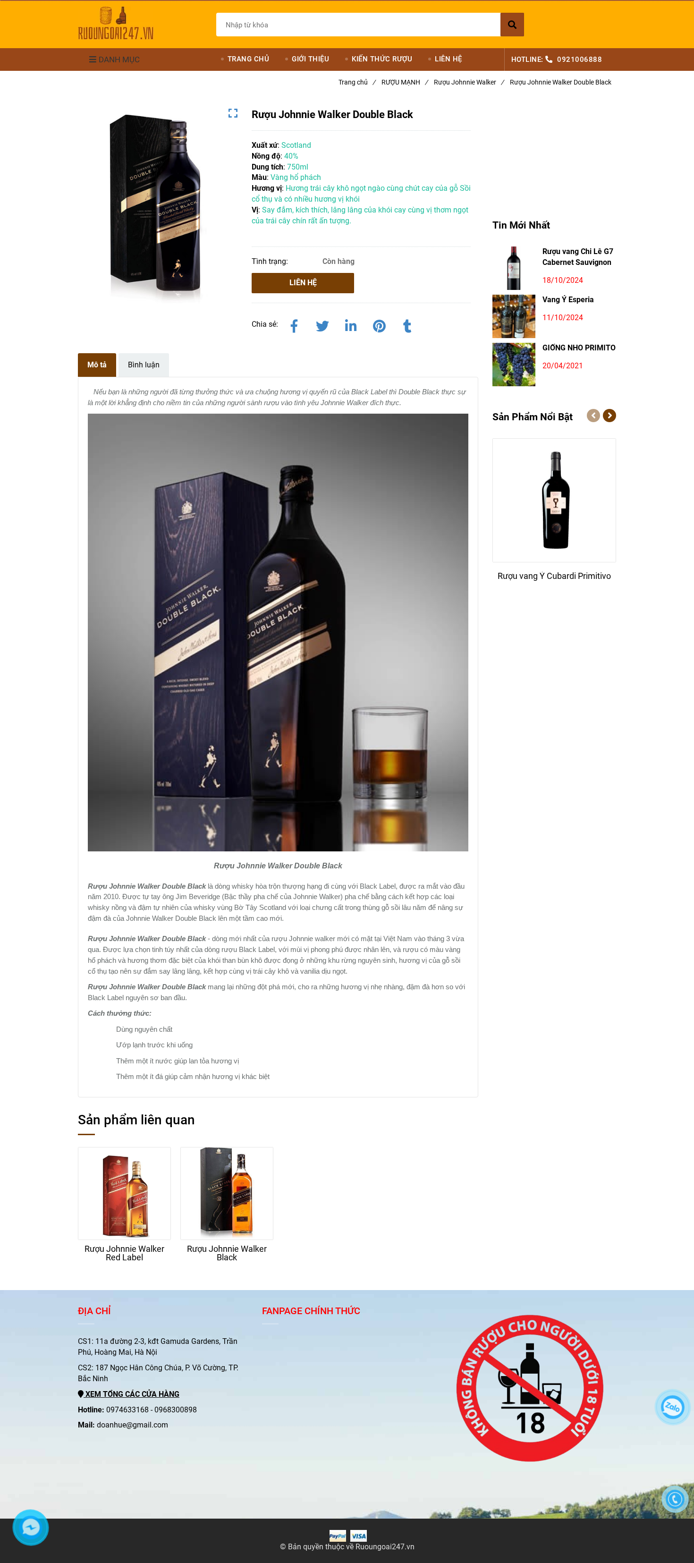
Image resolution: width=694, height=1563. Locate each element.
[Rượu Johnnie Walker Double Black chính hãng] (115, 23)
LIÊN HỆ (448, 59)
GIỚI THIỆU (310, 59)
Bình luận (144, 364)
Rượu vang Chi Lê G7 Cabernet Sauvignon (577, 257)
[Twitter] (322, 324)
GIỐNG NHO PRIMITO (579, 347)
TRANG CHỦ (249, 59)
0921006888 (579, 59)
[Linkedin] (351, 324)
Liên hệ (303, 282)
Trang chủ (357, 82)
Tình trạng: (271, 261)
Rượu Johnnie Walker (469, 82)
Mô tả (97, 364)
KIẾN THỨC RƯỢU (382, 59)
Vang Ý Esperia (568, 299)
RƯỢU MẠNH (404, 82)
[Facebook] (294, 324)
